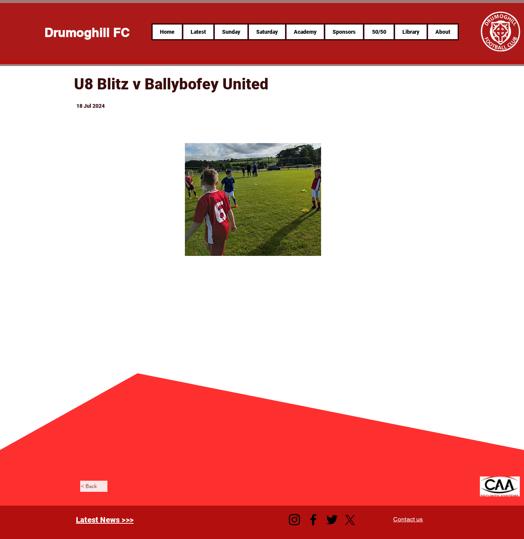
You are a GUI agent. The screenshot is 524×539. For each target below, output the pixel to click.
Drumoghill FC (87, 32)
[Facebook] (313, 519)
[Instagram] (294, 519)
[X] (350, 520)
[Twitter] (332, 519)
